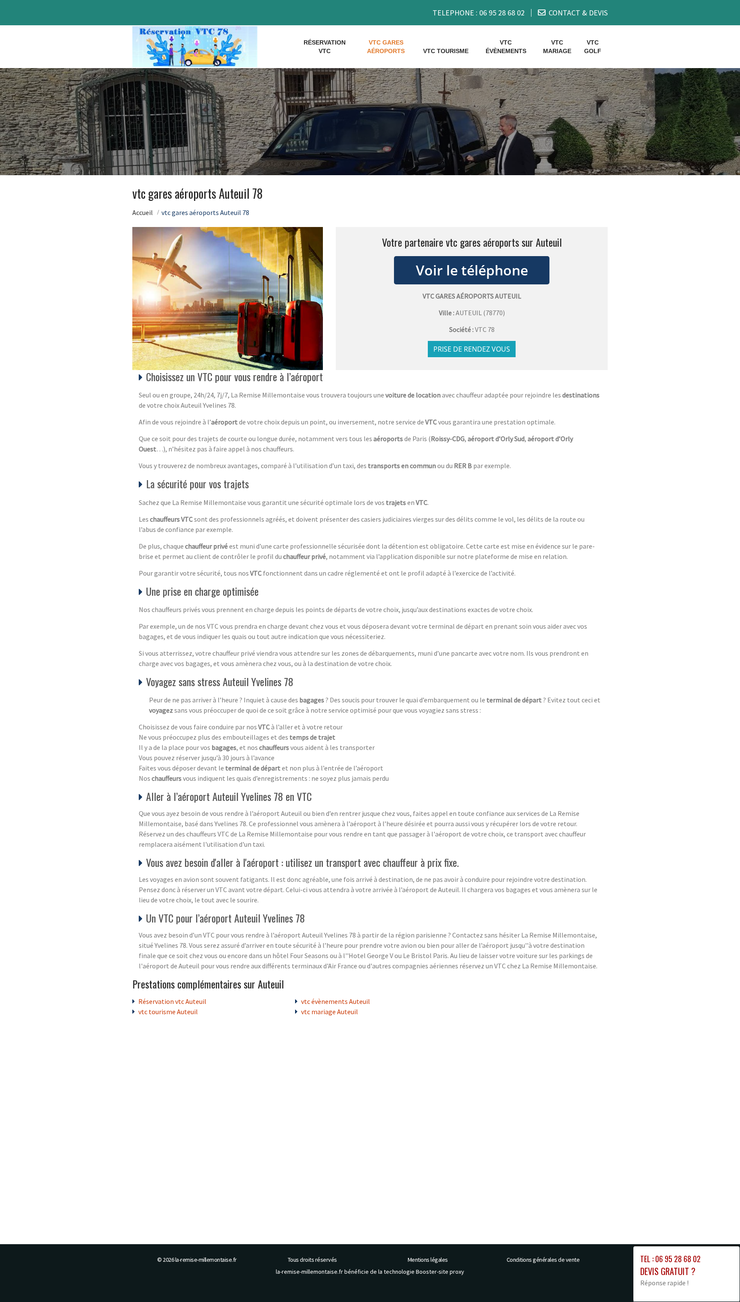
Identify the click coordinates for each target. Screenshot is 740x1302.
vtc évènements (506, 46)
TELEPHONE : (479, 13)
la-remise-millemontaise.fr (206, 1259)
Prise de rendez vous (471, 349)
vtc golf (592, 46)
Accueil (142, 212)
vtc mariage (557, 46)
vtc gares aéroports (386, 46)
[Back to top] (716, 1278)
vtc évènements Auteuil (335, 1001)
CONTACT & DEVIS (578, 13)
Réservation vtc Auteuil (172, 1001)
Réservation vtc (325, 46)
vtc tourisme (445, 51)
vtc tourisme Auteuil (168, 1011)
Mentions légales (428, 1259)
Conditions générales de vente (543, 1259)
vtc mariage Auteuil (329, 1011)
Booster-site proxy (440, 1271)
